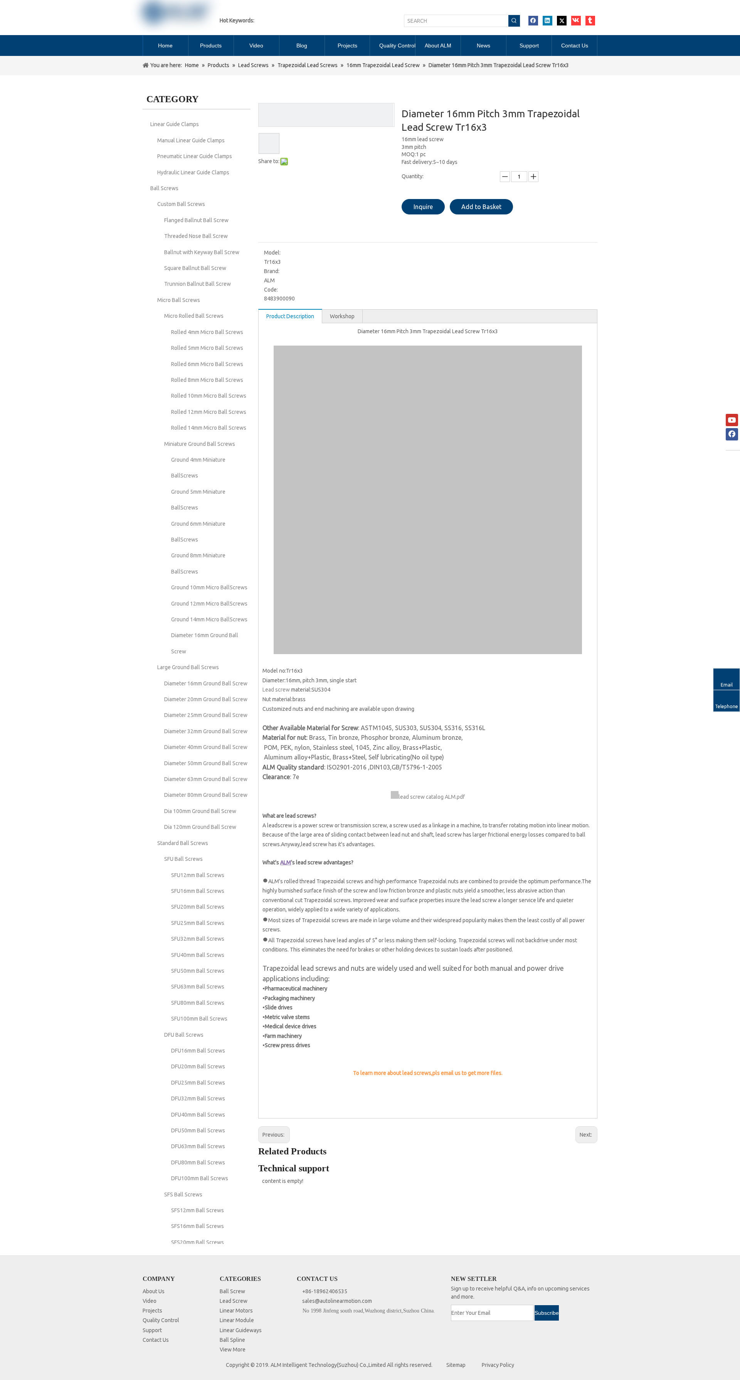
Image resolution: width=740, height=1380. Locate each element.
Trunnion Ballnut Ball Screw (197, 284)
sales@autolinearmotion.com (337, 1301)
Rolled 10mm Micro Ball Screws (208, 396)
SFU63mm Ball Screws (197, 987)
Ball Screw (232, 1291)
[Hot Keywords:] (514, 21)
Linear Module (237, 1320)
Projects (152, 1310)
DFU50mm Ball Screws (198, 1130)
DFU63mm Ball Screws (198, 1146)
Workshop (342, 316)
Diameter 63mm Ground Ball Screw (205, 779)
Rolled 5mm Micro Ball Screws (207, 348)
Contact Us (156, 1340)
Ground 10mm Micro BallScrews (209, 587)
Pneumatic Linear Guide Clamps (194, 156)
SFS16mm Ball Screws (197, 1226)
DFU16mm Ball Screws (198, 1051)
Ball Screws (164, 188)
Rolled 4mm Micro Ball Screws (207, 332)
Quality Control (161, 1320)
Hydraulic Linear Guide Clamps (193, 172)
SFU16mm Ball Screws (197, 891)
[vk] (576, 20)
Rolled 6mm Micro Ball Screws (207, 364)
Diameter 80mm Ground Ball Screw (205, 795)
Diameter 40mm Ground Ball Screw (205, 747)
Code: (271, 290)
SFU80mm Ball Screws (197, 1003)
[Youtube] (732, 420)
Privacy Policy (498, 1365)
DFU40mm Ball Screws (198, 1115)
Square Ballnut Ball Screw (195, 268)
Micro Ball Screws (178, 300)
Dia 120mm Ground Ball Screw (200, 827)
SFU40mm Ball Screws (197, 955)
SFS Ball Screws (183, 1194)
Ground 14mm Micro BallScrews (209, 619)
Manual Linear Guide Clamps (191, 140)
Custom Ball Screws (181, 204)
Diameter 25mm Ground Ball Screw (205, 715)
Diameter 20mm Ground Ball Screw (205, 699)
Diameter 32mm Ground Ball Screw (205, 731)
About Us (154, 1291)
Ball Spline (232, 1340)
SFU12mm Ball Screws (197, 875)
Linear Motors (236, 1310)
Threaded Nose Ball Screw (196, 236)
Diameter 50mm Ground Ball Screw (205, 763)
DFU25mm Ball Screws (198, 1083)
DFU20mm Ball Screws (198, 1066)
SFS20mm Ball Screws (197, 1242)
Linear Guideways (241, 1330)
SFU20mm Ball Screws (197, 907)
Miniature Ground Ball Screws (199, 444)
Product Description (290, 316)
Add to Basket (481, 206)
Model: (272, 253)
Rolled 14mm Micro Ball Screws (208, 428)
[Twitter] (562, 20)
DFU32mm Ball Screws (198, 1098)
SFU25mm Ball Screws (197, 923)
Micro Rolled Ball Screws (194, 316)
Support (152, 1330)
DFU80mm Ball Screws (198, 1162)
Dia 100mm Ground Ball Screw (200, 811)
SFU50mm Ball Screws (197, 971)
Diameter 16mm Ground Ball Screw (205, 683)
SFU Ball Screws (183, 859)
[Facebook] (533, 20)
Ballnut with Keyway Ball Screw (201, 252)
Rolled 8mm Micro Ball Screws (207, 380)
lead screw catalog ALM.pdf (432, 797)
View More (233, 1349)
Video (149, 1301)
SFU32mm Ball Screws (197, 939)
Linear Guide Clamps (174, 124)
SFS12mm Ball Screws (197, 1210)
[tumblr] (590, 20)
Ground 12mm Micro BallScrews (209, 604)
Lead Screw (233, 1301)
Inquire (423, 206)
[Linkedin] (547, 20)
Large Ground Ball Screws (188, 667)
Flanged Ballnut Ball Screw (196, 220)
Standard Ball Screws (182, 843)
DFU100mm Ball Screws (199, 1178)
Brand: (271, 271)
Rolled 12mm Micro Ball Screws (208, 412)
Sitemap (456, 1365)
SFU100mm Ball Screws (199, 1019)
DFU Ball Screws (184, 1035)
